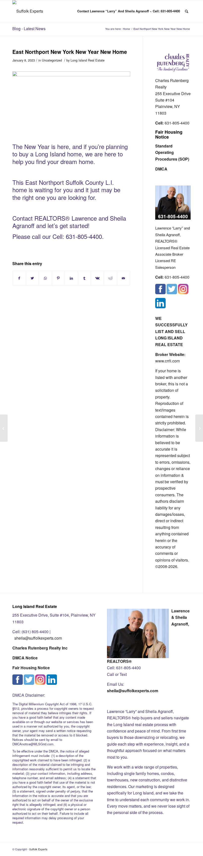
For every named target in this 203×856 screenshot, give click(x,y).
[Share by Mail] (123, 278)
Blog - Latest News (29, 28)
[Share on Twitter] (32, 278)
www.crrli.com (167, 361)
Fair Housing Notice (168, 134)
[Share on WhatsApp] (45, 278)
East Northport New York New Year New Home (69, 51)
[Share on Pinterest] (58, 278)
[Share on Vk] (97, 278)
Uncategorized (52, 60)
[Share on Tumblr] (84, 278)
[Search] (186, 11)
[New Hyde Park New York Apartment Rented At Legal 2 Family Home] (4, 428)
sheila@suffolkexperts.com (38, 638)
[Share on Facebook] (19, 278)
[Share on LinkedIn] (71, 278)
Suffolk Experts (38, 849)
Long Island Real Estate (87, 60)
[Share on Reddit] (110, 278)
